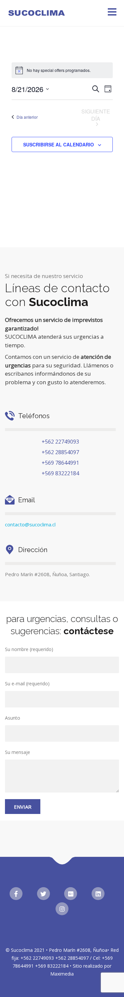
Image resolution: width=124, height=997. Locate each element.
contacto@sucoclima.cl (30, 524)
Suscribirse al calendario (58, 144)
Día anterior (27, 117)
